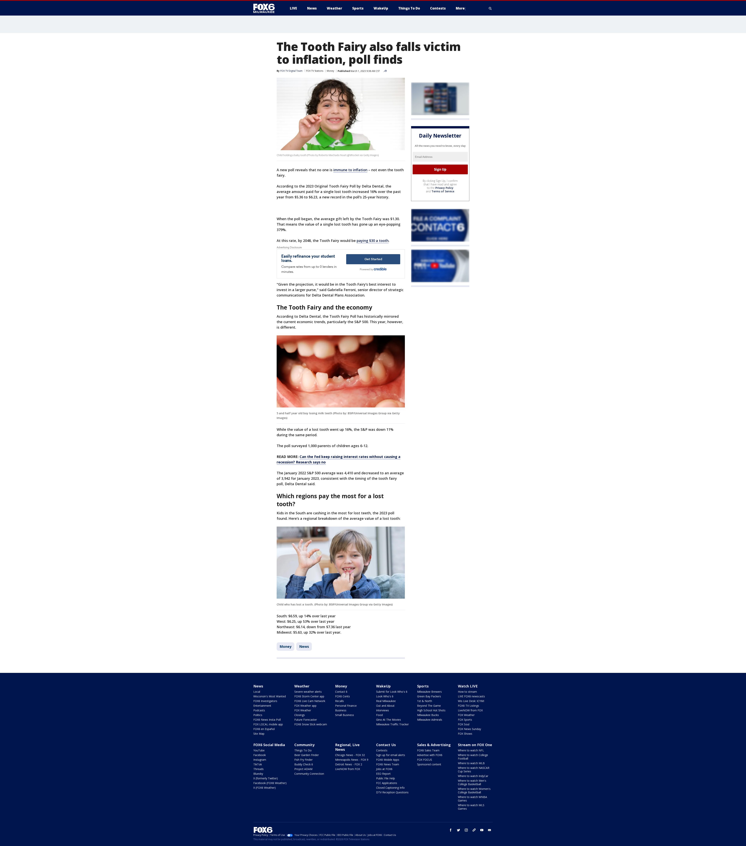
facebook (451, 830)
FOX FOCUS (424, 759)
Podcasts (259, 710)
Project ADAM (303, 769)
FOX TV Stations (314, 70)
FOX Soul (463, 724)
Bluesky (258, 773)
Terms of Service (442, 191)
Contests (381, 750)
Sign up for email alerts (390, 755)
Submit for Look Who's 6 (391, 691)
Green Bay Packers (429, 696)
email (489, 830)
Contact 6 (341, 691)
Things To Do (303, 750)
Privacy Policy (444, 188)
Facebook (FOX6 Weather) (270, 783)
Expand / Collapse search (490, 8)
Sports (423, 686)
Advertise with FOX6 (429, 755)
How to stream (467, 691)
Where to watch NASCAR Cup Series (473, 769)
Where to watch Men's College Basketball (472, 782)
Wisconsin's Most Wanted (269, 696)
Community (304, 744)
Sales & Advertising (434, 744)
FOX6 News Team (387, 764)
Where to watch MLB (471, 763)
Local (256, 691)
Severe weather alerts (308, 691)
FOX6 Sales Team (428, 750)
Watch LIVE (468, 686)
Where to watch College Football (473, 756)
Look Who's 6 (384, 696)
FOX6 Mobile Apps (387, 759)
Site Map (258, 733)
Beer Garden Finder (306, 755)
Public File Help (385, 778)
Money (330, 70)
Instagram (259, 759)
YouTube (259, 750)
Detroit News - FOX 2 (348, 764)
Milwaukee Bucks (428, 715)
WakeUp (383, 686)
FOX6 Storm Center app (309, 696)
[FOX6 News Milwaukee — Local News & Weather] (266, 8)
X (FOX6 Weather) (264, 787)
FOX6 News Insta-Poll (267, 719)
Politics (257, 715)
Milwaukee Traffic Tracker (392, 724)
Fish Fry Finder (303, 759)
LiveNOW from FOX (470, 710)
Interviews (382, 710)
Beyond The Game (429, 705)
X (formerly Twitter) (265, 778)
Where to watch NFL (471, 750)
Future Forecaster (305, 719)
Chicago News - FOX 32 (350, 755)
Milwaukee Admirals (429, 719)
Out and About (385, 705)
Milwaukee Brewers (429, 691)
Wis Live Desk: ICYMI (471, 701)
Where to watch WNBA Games (472, 798)
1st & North (424, 701)
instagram (466, 830)
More (460, 8)
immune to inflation (350, 169)
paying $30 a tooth (373, 240)
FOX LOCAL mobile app (268, 724)
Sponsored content (429, 764)
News (304, 646)
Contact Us (386, 744)
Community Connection (309, 773)
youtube (482, 830)
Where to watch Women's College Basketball (474, 790)
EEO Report (383, 773)
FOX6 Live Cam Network (309, 701)
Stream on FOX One (475, 744)
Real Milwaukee (386, 701)
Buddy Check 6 (303, 764)
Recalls (339, 701)
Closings (299, 715)
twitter (458, 830)
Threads (258, 769)
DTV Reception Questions (392, 792)
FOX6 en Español (264, 729)
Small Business (344, 715)
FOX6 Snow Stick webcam (310, 724)
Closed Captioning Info (390, 787)
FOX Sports (465, 719)
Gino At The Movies (388, 719)
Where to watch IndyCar (473, 776)
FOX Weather (302, 710)
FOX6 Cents (342, 696)
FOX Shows (465, 733)
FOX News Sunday (469, 729)
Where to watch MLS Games (471, 806)
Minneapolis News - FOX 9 (351, 759)
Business (340, 710)
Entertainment (262, 705)
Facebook (259, 755)
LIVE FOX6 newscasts (471, 696)
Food (379, 715)
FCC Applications (386, 783)
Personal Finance (346, 705)
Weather (301, 686)
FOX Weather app (305, 705)
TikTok (257, 764)
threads (474, 830)
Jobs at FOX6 (384, 769)
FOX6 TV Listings (468, 705)
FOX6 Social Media (269, 744)
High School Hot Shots (431, 710)
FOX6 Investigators (265, 701)
